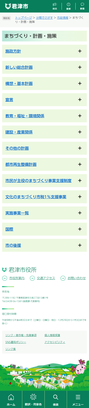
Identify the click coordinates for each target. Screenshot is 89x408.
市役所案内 (16, 278)
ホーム (11, 399)
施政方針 (13, 51)
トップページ (23, 17)
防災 (55, 6)
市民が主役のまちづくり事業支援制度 (38, 181)
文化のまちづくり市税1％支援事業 (35, 197)
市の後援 (13, 245)
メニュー (78, 399)
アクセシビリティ (54, 342)
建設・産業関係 (19, 132)
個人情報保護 (52, 335)
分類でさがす (44, 17)
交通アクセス (46, 278)
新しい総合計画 (19, 67)
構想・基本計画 (19, 83)
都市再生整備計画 (21, 164)
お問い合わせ (77, 278)
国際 (9, 229)
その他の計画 (17, 148)
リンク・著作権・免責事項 (21, 335)
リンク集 (10, 349)
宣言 (9, 100)
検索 (56, 399)
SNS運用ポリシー (15, 342)
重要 (68, 6)
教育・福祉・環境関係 (24, 116)
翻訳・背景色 (33, 399)
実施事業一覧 (17, 213)
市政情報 (62, 17)
